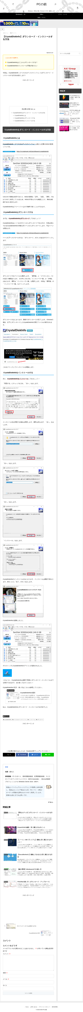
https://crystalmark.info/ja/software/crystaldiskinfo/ (33, 151)
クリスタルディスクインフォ (20, 719)
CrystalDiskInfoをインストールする (25, 120)
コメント (7, 954)
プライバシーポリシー (44, 1007)
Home (27, 1007)
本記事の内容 (26, 109)
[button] (79, 53)
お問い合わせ (33, 1007)
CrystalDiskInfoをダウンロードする (25, 118)
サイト (5, 985)
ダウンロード (40, 719)
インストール (32, 719)
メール (6, 979)
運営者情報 (55, 1007)
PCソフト (7, 716)
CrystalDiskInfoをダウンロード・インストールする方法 (29, 112)
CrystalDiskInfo (8, 719)
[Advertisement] (28, 46)
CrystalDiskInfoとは (20, 115)
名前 (5, 973)
